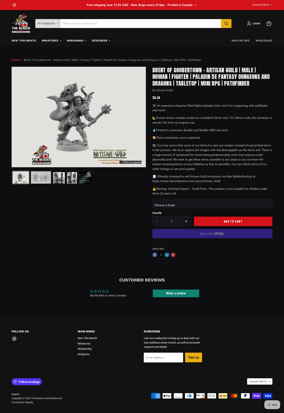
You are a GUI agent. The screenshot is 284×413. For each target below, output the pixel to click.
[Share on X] (161, 255)
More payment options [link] (212, 242)
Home (16, 60)
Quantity (157, 212)
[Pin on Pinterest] (173, 255)
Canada (260, 4)
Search (15, 394)
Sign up (193, 357)
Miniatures (50, 40)
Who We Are (240, 40)
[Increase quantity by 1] (186, 221)
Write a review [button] (176, 293)
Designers (100, 40)
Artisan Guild (164, 90)
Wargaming (75, 40)
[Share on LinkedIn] (167, 255)
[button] (254, 23)
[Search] (226, 23)
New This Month (24, 40)
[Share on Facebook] (154, 255)
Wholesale (264, 40)
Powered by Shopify (22, 402)
